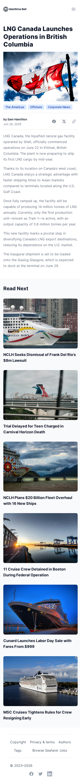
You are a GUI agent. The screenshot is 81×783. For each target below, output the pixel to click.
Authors (65, 742)
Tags (17, 750)
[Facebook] (31, 773)
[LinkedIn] (49, 773)
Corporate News (59, 107)
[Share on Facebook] (54, 121)
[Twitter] (40, 773)
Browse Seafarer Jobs (49, 750)
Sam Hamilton (17, 119)
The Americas (14, 107)
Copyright (18, 742)
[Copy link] (74, 121)
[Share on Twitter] (64, 121)
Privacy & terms (42, 742)
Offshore (36, 107)
